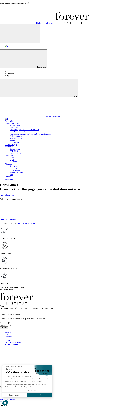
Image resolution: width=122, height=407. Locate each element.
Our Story (13, 168)
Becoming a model (12, 344)
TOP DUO (14, 151)
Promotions (9, 147)
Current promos (15, 149)
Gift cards (8, 177)
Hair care (13, 140)
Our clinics (9, 155)
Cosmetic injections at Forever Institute (24, 130)
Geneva (12, 157)
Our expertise (15, 170)
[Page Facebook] (54, 365)
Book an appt (41, 67)
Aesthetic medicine (12, 123)
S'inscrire (4, 328)
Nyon (12, 160)
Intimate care (14, 142)
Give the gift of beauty (13, 342)
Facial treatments (16, 136)
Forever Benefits (16, 153)
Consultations (15, 128)
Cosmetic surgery (11, 145)
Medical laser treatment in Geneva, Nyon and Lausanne (30, 134)
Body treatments (16, 138)
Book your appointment (9, 219)
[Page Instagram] (18, 365)
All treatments (15, 125)
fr (7, 46)
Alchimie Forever (16, 172)
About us (8, 164)
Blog (11, 175)
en (38, 42)
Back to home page (7, 195)
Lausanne (13, 162)
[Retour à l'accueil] (72, 23)
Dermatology (10, 121)
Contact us (9, 179)
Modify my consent (7, 399)
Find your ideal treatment (46, 23)
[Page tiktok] (90, 365)
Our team (13, 166)
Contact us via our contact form (28, 223)
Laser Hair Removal (17, 132)
